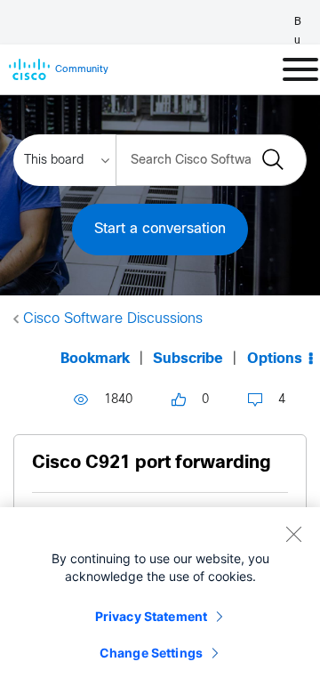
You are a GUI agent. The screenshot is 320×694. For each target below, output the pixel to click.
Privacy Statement (151, 616)
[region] (160, 600)
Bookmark (95, 359)
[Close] (293, 534)
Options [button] (274, 359)
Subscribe (188, 359)
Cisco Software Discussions (113, 319)
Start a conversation (160, 229)
